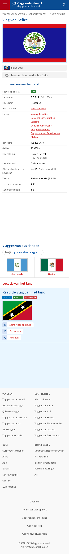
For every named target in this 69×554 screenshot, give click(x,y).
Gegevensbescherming (34, 518)
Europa (5, 469)
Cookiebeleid (34, 526)
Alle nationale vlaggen (13, 405)
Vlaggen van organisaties (14, 418)
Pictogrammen (41, 457)
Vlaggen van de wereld (29, 6)
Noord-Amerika (57, 14)
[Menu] (5, 5)
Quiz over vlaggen (11, 411)
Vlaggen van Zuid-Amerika (47, 435)
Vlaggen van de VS (11, 423)
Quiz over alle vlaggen (13, 451)
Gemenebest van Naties (43, 118)
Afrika (5, 457)
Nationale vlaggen (37, 14)
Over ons (34, 502)
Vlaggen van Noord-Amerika (48, 423)
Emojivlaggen (9, 430)
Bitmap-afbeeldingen (45, 463)
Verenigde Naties (39, 114)
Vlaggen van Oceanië (44, 430)
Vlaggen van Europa (44, 418)
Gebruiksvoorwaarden (34, 534)
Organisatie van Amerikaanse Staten (45, 135)
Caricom (35, 122)
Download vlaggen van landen (49, 451)
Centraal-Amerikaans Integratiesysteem (41, 127)
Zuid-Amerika (9, 487)
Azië (4, 463)
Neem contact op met (34, 510)
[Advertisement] (34, 217)
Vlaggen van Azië (42, 411)
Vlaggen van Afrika (43, 405)
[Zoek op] (64, 5)
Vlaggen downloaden (12, 435)
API (36, 475)
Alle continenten (42, 399)
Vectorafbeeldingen (44, 469)
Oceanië (6, 481)
